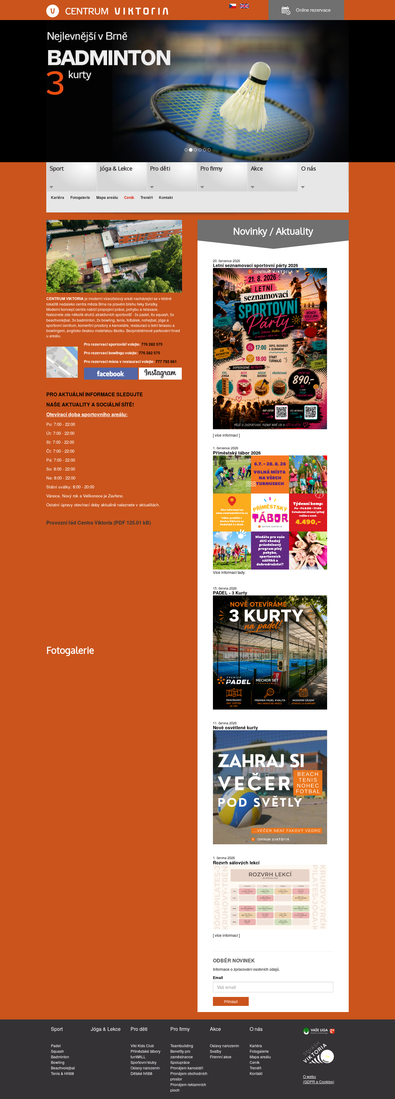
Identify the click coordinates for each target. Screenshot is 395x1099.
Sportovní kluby (143, 1062)
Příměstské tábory (145, 1051)
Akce (257, 168)
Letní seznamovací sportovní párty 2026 (255, 265)
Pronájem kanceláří (186, 1067)
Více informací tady (229, 572)
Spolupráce (180, 1062)
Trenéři (146, 197)
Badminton (60, 1056)
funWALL (138, 1056)
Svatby (215, 1051)
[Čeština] (232, 5)
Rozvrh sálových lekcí (236, 862)
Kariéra (57, 197)
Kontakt (166, 197)
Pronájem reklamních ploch (188, 1087)
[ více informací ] (226, 435)
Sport (57, 168)
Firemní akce (220, 1056)
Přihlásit (231, 1001)
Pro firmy (211, 168)
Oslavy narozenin (145, 1067)
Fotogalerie (80, 197)
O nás (308, 168)
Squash (57, 1051)
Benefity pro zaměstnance (181, 1053)
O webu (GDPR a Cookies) (318, 1079)
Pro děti (160, 168)
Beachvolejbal (63, 1067)
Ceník (129, 197)
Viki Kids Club (142, 1045)
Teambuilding (181, 1045)
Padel (56, 1045)
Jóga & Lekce (116, 168)
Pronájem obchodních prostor (188, 1076)
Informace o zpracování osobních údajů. (246, 969)
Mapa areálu (107, 197)
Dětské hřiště (141, 1073)
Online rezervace (313, 9)
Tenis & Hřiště (62, 1073)
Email (218, 977)
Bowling (57, 1062)
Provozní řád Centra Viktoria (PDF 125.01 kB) (98, 522)
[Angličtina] (244, 5)
